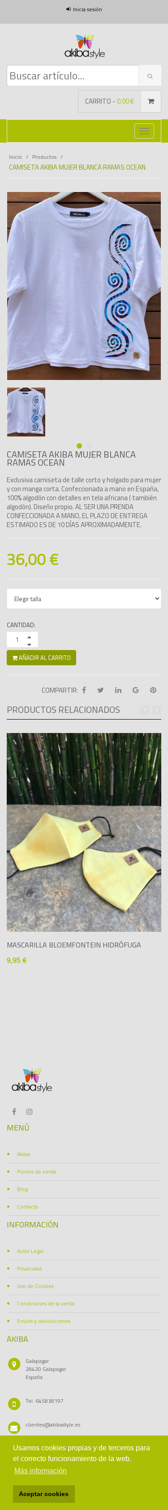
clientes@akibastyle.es (53, 1424)
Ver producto (44, 976)
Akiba (23, 1154)
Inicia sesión (87, 9)
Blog (22, 1189)
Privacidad (29, 1268)
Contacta (27, 1206)
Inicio (15, 157)
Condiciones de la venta (45, 1303)
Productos (44, 157)
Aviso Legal (30, 1251)
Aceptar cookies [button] (44, 1493)
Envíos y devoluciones (43, 1321)
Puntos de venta (36, 1171)
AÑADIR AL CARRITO (44, 657)
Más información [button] (40, 1471)
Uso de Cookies (35, 1286)
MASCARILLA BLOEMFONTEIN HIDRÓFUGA (74, 944)
